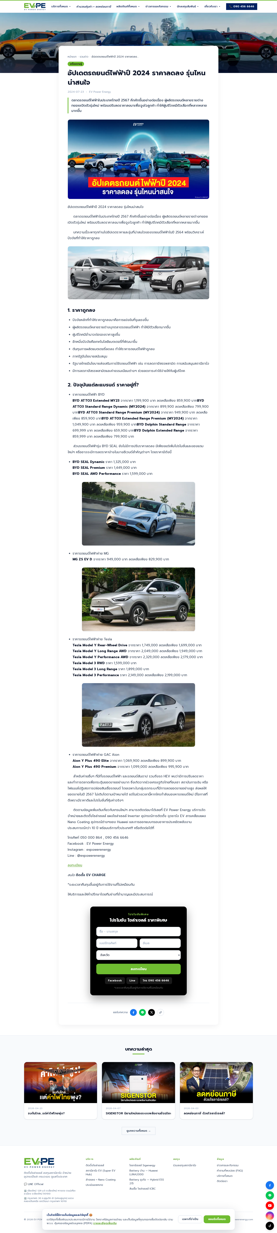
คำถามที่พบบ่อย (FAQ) (230, 1171)
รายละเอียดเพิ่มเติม (105, 1223)
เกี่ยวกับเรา (210, 6)
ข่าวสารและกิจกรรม (156, 6)
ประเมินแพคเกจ (94, 1185)
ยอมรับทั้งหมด (217, 1219)
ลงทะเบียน (75, 865)
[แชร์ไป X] (151, 1012)
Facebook (115, 981)
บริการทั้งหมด (59, 6)
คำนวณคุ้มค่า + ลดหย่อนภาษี (94, 7)
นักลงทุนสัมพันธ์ (186, 6)
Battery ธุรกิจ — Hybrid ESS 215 (146, 1181)
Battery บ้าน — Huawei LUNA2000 (143, 1172)
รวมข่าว (84, 57)
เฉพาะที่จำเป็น (190, 1219)
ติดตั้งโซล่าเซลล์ (95, 1165)
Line (132, 981)
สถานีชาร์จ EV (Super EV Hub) (100, 1172)
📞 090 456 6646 (241, 6)
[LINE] (270, 1195)
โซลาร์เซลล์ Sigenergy (142, 1165)
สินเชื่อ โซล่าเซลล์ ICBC (142, 1189)
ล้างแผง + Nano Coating (101, 1180)
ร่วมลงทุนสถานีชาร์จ (184, 1165)
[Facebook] (270, 1185)
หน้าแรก (72, 57)
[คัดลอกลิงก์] (160, 1012)
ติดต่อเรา (222, 1181)
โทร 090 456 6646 (156, 981)
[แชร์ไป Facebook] (133, 1012)
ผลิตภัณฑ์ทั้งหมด (126, 6)
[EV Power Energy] (35, 6)
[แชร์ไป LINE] (142, 1012)
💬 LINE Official (33, 1184)
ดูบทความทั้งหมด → (138, 1131)
